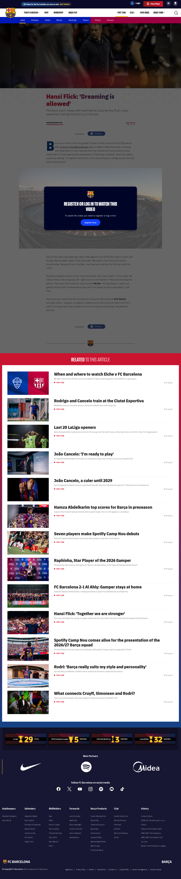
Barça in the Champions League (153, 846)
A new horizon (147, 816)
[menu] (175, 3)
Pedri (51, 820)
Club (132, 13)
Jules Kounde (30, 833)
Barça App (95, 829)
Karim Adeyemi (75, 833)
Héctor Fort (29, 842)
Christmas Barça (97, 850)
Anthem (117, 829)
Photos (98, 20)
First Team (121, 13)
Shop (46, 13)
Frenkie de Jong (55, 833)
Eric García (29, 837)
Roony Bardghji (75, 825)
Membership (58, 13)
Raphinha (73, 820)
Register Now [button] (90, 222)
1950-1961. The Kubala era (151, 833)
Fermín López (54, 825)
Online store (95, 833)
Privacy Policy (81, 869)
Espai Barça (144, 13)
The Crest (117, 825)
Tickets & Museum (31, 13)
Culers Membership (98, 816)
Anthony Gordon (76, 829)
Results (59, 20)
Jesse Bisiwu (74, 837)
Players (86, 20)
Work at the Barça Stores (121, 835)
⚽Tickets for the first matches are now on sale (46, 4)
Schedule (34, 20)
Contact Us (112, 869)
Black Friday (95, 846)
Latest (22, 20)
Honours (110, 20)
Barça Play (73, 13)
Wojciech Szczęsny (9, 816)
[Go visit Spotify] (86, 767)
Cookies (91, 869)
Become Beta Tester (98, 842)
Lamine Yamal (74, 816)
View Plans (155, 4)
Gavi (50, 816)
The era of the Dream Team (151, 829)
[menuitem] (175, 3)
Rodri (51, 846)
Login (136, 3)
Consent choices (155, 869)
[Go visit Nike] (30, 767)
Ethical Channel (120, 820)
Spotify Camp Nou (121, 816)
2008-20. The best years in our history (153, 822)
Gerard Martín (30, 829)
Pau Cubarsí (29, 820)
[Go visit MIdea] (146, 767)
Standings (72, 20)
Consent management (139, 869)
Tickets (47, 20)
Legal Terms (69, 869)
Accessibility (101, 869)
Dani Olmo (53, 837)
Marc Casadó (54, 829)
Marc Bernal (53, 842)
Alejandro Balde (31, 816)
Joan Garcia (6, 820)
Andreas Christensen (33, 825)
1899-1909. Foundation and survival (151, 839)
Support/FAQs (96, 837)
